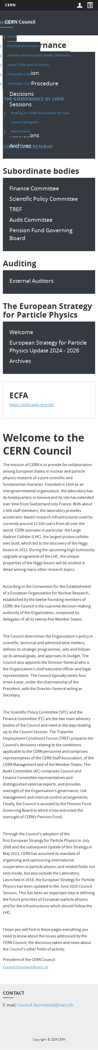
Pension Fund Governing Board (41, 234)
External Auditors (31, 280)
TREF (15, 209)
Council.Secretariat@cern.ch (45, 1005)
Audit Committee (31, 219)
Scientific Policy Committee (43, 198)
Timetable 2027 (19, 84)
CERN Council (20, 22)
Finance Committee (34, 188)
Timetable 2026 (19, 75)
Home (12, 37)
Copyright (40, 1039)
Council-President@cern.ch (25, 967)
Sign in (79, 5)
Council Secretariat (28, 147)
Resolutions (20, 132)
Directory (90, 5)
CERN (10, 4)
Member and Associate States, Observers (38, 56)
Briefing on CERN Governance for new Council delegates (40, 117)
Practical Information (23, 46)
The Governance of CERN (34, 99)
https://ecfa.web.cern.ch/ (31, 405)
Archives (20, 360)
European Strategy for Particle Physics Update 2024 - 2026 (48, 346)
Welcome (21, 332)
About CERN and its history (28, 65)
